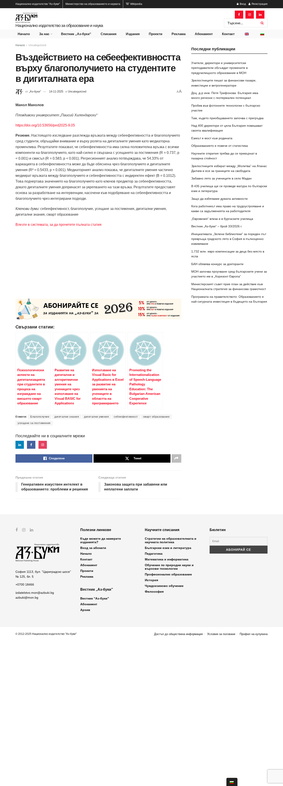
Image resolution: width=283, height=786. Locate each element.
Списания (109, 34)
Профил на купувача (254, 634)
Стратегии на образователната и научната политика (170, 540)
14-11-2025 (56, 91)
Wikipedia (136, 4)
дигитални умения (96, 416)
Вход (242, 4)
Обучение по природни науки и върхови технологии (169, 566)
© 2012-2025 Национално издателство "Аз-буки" (45, 633)
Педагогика (154, 553)
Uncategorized (37, 45)
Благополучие (39, 416)
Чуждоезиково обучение (164, 586)
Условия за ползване (221, 634)
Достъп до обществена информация (178, 634)
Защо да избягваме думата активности (219, 198)
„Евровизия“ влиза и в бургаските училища (222, 219)
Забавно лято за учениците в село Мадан (221, 178)
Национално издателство (37, 4)
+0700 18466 (24, 584)
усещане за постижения (34, 423)
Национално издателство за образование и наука (59, 25)
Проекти (155, 34)
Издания (133, 34)
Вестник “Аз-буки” (94, 598)
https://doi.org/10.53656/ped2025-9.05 (45, 125)
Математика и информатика (166, 559)
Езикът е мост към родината (211, 138)
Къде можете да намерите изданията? (100, 540)
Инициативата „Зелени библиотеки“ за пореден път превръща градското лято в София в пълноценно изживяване (228, 239)
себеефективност (126, 416)
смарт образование (156, 416)
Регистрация (259, 4)
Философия (154, 591)
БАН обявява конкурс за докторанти (217, 264)
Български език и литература (168, 548)
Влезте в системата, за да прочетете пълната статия (58, 224)
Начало (24, 34)
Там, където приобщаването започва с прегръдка (227, 118)
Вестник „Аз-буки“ (76, 34)
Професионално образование (168, 574)
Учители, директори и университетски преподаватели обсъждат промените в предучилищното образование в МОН (219, 68)
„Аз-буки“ (35, 91)
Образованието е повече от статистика (219, 145)
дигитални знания (66, 416)
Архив (85, 610)
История (151, 580)
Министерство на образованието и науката (92, 4)
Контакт (228, 34)
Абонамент (204, 34)
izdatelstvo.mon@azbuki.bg (34, 592)
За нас (44, 34)
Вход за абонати (93, 548)
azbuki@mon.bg (26, 597)
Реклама (178, 34)
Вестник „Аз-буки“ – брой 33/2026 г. (216, 226)
